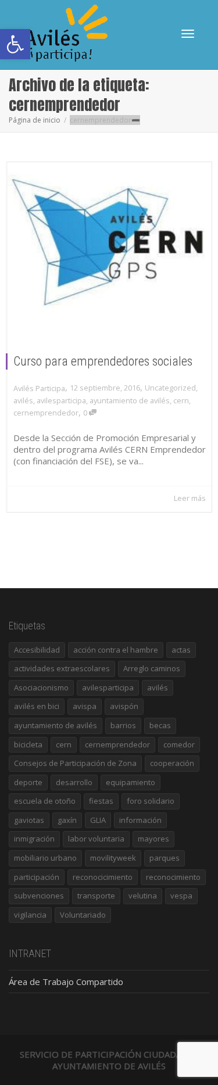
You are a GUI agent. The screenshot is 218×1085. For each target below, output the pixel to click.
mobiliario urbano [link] (45, 858)
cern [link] (181, 400)
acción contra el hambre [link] (115, 649)
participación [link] (36, 877)
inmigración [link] (34, 838)
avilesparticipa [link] (61, 400)
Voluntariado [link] (83, 914)
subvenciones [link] (39, 895)
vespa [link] (181, 895)
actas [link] (181, 649)
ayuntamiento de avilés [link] (130, 400)
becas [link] (160, 725)
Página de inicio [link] (34, 120)
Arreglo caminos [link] (151, 668)
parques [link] (164, 858)
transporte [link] (96, 895)
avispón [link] (124, 706)
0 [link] (86, 412)
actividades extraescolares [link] (62, 668)
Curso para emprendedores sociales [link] (102, 361)
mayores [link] (153, 838)
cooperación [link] (172, 763)
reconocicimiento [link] (103, 877)
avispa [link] (85, 706)
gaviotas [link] (29, 820)
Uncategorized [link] (170, 387)
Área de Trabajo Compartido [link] (66, 981)
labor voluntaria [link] (96, 838)
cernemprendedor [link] (45, 412)
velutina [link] (142, 895)
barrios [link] (123, 725)
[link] (15, 44)
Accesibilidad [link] (37, 649)
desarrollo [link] (74, 782)
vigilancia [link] (30, 914)
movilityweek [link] (113, 858)
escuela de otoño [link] (45, 801)
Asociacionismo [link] (41, 687)
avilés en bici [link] (36, 706)
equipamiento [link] (130, 782)
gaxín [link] (67, 820)
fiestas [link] (101, 801)
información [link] (140, 820)
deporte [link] (28, 782)
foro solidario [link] (150, 801)
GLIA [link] (98, 820)
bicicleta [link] (28, 744)
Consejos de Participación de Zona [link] (75, 763)
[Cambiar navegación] (188, 34)
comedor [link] (179, 744)
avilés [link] (23, 400)
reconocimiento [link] (173, 877)
